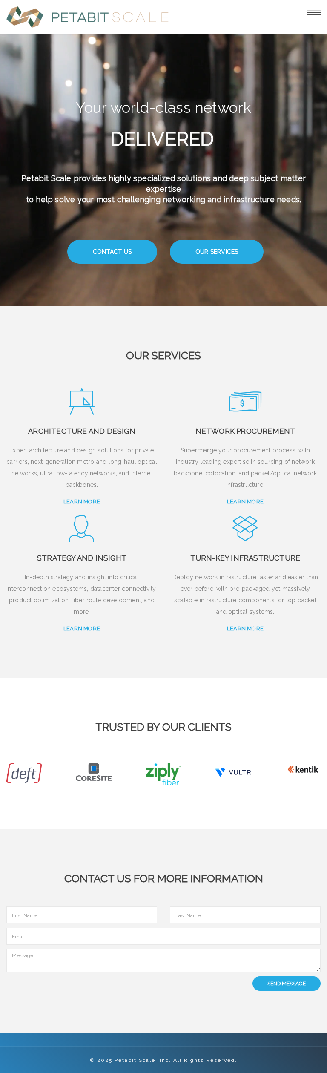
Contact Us (112, 251)
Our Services (216, 251)
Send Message (286, 984)
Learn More (81, 501)
